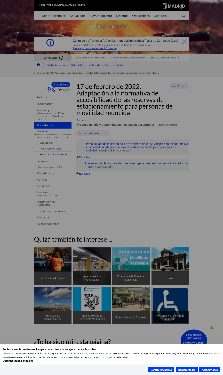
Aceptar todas (210, 369)
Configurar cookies (161, 369)
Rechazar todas (186, 369)
